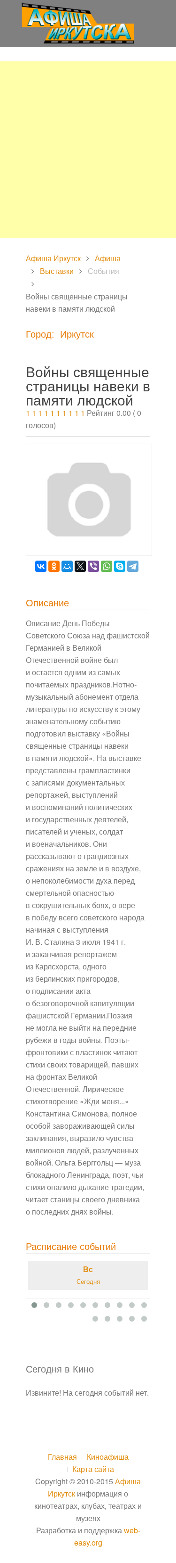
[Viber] (93, 566)
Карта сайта (93, 1469)
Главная (62, 1456)
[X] (80, 566)
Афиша (108, 258)
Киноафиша (108, 1456)
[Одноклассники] (54, 566)
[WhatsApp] (106, 566)
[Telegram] (132, 566)
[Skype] (119, 566)
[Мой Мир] (67, 566)
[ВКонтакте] (40, 566)
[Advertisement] (88, 149)
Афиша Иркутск (53, 258)
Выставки (57, 270)
